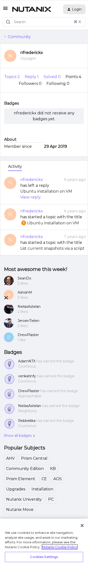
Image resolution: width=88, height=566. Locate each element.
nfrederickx (31, 52)
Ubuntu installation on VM (46, 191)
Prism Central (34, 458)
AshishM (25, 292)
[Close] (82, 525)
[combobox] (44, 22)
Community (19, 36)
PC (51, 499)
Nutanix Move (19, 509)
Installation (42, 489)
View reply (30, 197)
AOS (57, 479)
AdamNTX (26, 361)
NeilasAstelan (29, 306)
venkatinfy (27, 376)
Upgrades (15, 489)
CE (44, 479)
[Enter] (8, 22)
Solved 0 (53, 76)
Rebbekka (26, 420)
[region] (44, 542)
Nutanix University (24, 499)
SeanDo (24, 278)
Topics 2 (12, 76)
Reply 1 (32, 76)
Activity (15, 166)
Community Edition (25, 468)
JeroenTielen (28, 320)
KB (53, 468)
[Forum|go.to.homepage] (31, 9)
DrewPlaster (28, 335)
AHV (10, 458)
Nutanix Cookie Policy (59, 547)
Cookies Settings (44, 557)
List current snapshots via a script (52, 248)
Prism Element (20, 479)
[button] (5, 10)
